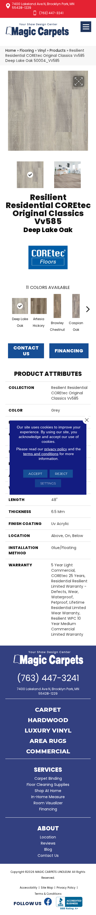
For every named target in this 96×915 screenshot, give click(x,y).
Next (88, 172)
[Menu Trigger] (86, 26)
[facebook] (48, 902)
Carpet (48, 710)
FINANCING (69, 350)
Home (10, 50)
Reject (61, 474)
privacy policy (55, 449)
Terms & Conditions (48, 894)
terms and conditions (40, 454)
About (48, 828)
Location (48, 837)
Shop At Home (48, 790)
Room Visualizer (48, 803)
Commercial (48, 752)
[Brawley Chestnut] (57, 306)
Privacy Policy (66, 888)
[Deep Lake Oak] (20, 306)
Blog (48, 849)
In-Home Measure (48, 796)
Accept (35, 474)
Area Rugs (48, 741)
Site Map (47, 888)
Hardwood (48, 720)
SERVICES (48, 770)
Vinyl (42, 50)
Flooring (27, 50)
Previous (8, 172)
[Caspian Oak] (76, 306)
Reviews (48, 843)
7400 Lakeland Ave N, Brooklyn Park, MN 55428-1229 (43, 6)
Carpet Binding (48, 778)
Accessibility (28, 888)
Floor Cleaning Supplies (48, 784)
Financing (48, 809)
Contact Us (26, 350)
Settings (48, 483)
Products (58, 50)
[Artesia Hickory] (38, 306)
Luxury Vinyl (48, 731)
